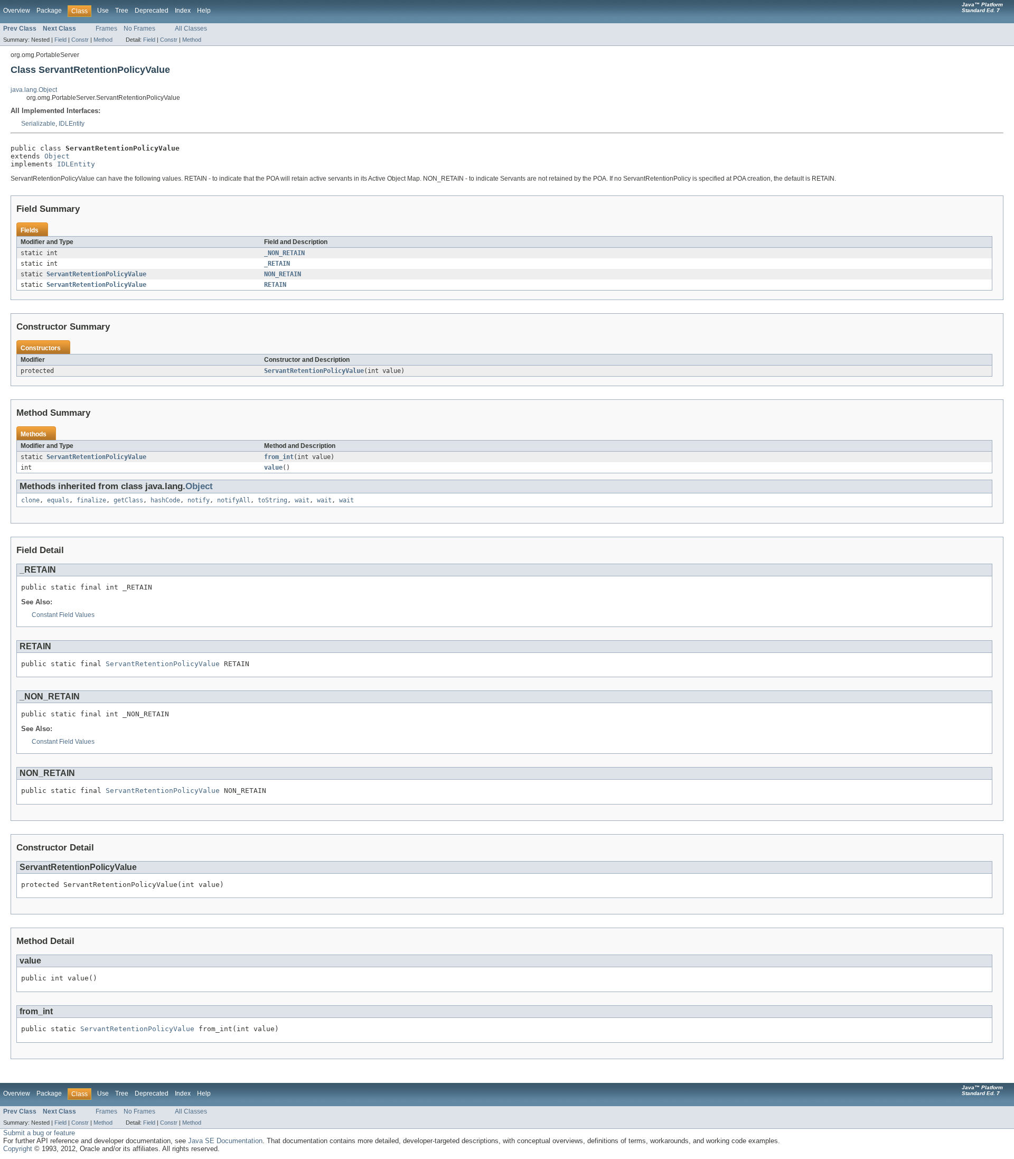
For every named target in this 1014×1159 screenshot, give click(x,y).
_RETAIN (277, 263)
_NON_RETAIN (284, 253)
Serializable (38, 123)
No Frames (139, 28)
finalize (91, 500)
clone (30, 500)
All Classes (191, 28)
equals (58, 500)
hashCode (165, 500)
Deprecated (151, 10)
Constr (80, 39)
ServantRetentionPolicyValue (96, 274)
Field (60, 39)
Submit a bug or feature (39, 1133)
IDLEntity (71, 123)
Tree (121, 10)
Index (183, 10)
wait (302, 500)
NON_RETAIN (282, 274)
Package (49, 10)
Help (204, 10)
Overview (16, 10)
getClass (128, 500)
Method (102, 39)
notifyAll (233, 500)
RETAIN (275, 284)
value (273, 467)
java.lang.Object (34, 90)
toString (272, 500)
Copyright (17, 1149)
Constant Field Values (63, 615)
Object (57, 156)
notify (198, 500)
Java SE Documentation (225, 1141)
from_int (279, 457)
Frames (106, 28)
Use (103, 10)
